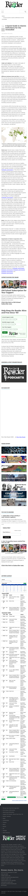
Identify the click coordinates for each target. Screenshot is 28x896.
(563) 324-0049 (4, 874)
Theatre (4, 822)
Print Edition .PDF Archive (9, 810)
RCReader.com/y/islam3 (7, 270)
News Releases (6, 832)
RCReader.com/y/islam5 (7, 271)
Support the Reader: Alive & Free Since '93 (13, 814)
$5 (6, 324)
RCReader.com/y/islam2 (18, 268)
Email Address (7, 532)
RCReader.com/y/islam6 (7, 273)
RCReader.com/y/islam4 (19, 270)
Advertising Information (8, 812)
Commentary (6, 820)
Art (3, 828)
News (4, 818)
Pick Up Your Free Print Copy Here (11, 808)
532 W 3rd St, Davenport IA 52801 (9, 872)
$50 (6, 319)
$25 (3, 319)
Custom (14, 319)
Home (3, 16)
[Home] (14, 4)
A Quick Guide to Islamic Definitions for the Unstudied (15, 28)
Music (4, 824)
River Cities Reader (21, 437)
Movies (4, 826)
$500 (10, 329)
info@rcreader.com (5, 875)
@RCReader (4, 885)
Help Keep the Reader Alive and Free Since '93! (13, 311)
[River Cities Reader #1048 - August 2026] (14, 412)
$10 (9, 324)
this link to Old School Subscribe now (11, 303)
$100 (10, 319)
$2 (3, 324)
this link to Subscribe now (14, 565)
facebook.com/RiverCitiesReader (9, 883)
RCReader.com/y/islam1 (7, 169)
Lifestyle (5, 830)
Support (5, 332)
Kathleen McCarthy (7, 33)
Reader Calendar (7, 816)
